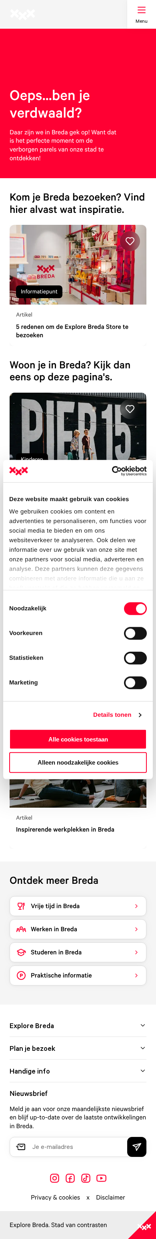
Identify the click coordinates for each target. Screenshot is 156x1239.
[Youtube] (101, 1178)
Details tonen (112, 715)
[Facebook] (70, 1178)
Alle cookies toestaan (78, 739)
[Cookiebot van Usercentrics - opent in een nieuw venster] (112, 471)
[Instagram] (54, 1178)
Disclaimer (110, 1197)
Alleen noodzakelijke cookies (78, 762)
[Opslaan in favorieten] (130, 241)
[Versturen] (136, 1147)
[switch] (135, 633)
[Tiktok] (85, 1178)
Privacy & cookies (55, 1197)
